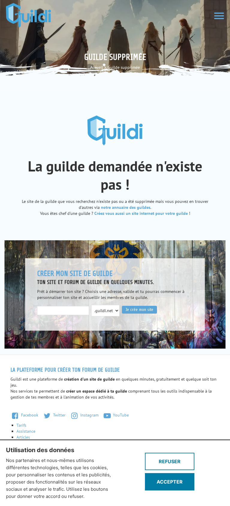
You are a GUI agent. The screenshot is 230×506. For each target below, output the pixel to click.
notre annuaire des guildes (125, 207)
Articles (23, 437)
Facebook (29, 415)
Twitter (59, 415)
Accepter (170, 482)
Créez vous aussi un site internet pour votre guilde (141, 213)
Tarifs (21, 425)
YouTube (120, 415)
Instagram (89, 415)
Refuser (170, 461)
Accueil (96, 67)
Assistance (25, 431)
